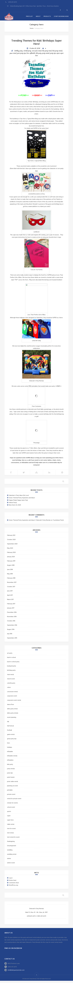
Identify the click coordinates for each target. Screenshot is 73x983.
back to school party (13, 670)
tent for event (11, 837)
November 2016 (12, 625)
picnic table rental (12, 790)
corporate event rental (14, 708)
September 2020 (12, 552)
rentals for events (12, 811)
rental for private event (14, 807)
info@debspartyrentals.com (16, 978)
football (9, 738)
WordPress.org (13, 893)
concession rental (36, 51)
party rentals (45, 53)
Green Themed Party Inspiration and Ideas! (22, 506)
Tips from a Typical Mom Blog (29, 118)
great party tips (21, 53)
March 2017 (10, 608)
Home (31, 28)
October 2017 (11, 595)
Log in (10, 886)
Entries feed (12, 889)
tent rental (10, 841)
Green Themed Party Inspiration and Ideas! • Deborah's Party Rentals (30, 528)
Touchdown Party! (58, 528)
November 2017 (11, 591)
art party (9, 661)
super (57, 53)
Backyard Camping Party (43, 104)
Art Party (59, 104)
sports (9, 820)
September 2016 (12, 633)
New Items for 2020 (15, 513)
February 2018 (11, 586)
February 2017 (11, 612)
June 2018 (10, 578)
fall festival (10, 734)
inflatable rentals (12, 764)
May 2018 (10, 582)
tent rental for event (13, 845)
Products (47, 16)
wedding (9, 858)
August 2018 (10, 573)
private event (11, 803)
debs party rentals (57, 51)
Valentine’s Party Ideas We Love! (19, 504)
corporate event (12, 704)
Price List (29, 16)
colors (9, 696)
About (38, 16)
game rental (13, 53)
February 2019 (11, 569)
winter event (11, 871)
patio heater (11, 785)
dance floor (10, 713)
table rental (10, 833)
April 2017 (10, 603)
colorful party (27, 51)
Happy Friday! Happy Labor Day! (18, 508)
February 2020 (11, 561)
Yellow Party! (13, 511)
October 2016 (11, 629)
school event (11, 815)
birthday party (18, 51)
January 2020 (11, 565)
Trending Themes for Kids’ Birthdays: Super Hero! (36, 42)
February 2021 (11, 544)
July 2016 (9, 642)
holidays (9, 756)
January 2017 (10, 616)
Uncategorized (11, 854)
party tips (53, 53)
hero (27, 53)
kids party (38, 53)
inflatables (10, 768)
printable (10, 798)
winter (9, 867)
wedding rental (11, 862)
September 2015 (12, 646)
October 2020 (11, 548)
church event (11, 687)
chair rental (10, 683)
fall (8, 730)
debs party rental (46, 51)
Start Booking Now (61, 16)
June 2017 (10, 599)
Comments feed (14, 891)
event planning (11, 726)
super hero (10, 828)
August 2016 (10, 638)
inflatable (32, 53)
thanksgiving (11, 850)
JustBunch (13, 201)
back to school (11, 666)
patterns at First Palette (53, 199)
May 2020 (10, 556)
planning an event (12, 794)
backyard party (11, 674)
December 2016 (12, 621)
